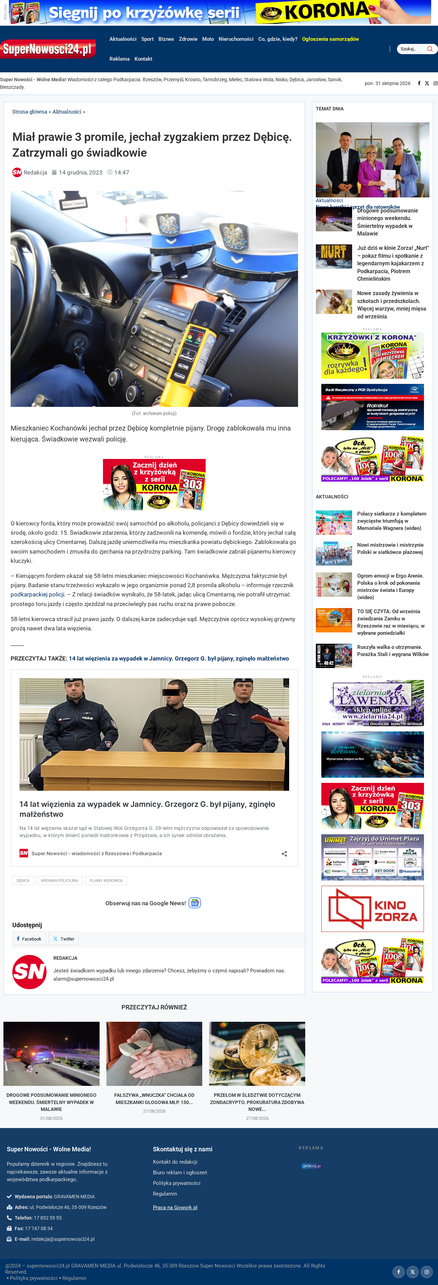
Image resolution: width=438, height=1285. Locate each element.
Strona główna (29, 111)
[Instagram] (435, 83)
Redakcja (65, 958)
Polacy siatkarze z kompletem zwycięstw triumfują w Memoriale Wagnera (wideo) (391, 521)
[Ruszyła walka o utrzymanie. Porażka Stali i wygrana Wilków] (334, 656)
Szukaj (430, 49)
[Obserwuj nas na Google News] (194, 907)
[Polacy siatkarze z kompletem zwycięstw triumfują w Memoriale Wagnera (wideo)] (334, 522)
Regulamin (74, 1278)
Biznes (166, 39)
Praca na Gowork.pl (175, 1207)
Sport (147, 39)
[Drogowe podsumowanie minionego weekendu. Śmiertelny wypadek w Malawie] (51, 1054)
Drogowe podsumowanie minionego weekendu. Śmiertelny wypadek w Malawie (51, 1102)
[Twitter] (427, 83)
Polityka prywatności (33, 1278)
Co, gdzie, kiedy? (277, 39)
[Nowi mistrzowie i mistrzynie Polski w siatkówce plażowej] (334, 554)
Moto (208, 39)
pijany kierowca (106, 880)
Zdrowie (188, 39)
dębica (23, 880)
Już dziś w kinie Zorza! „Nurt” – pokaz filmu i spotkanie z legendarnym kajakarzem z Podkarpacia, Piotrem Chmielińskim (393, 263)
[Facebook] (419, 83)
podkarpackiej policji (37, 594)
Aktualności (123, 39)
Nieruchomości (236, 39)
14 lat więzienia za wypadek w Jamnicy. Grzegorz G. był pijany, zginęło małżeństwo (179, 658)
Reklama (120, 59)
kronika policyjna (59, 880)
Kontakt (143, 59)
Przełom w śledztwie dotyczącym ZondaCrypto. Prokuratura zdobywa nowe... (257, 1102)
